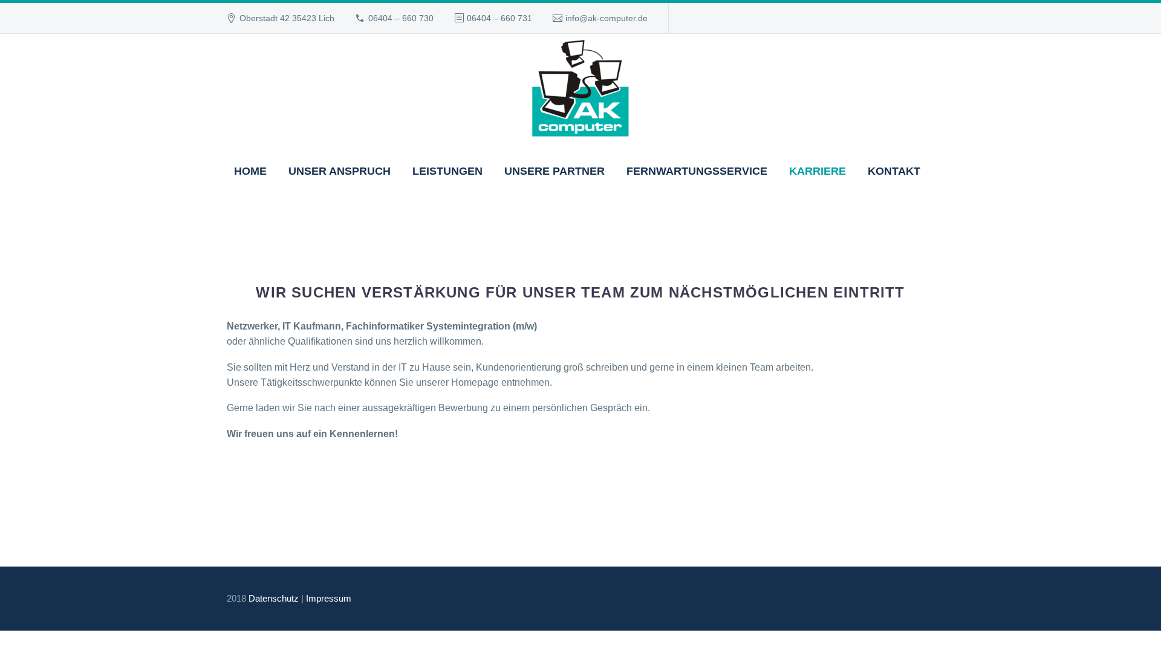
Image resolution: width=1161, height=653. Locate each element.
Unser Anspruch (339, 171)
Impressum (328, 598)
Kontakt (894, 171)
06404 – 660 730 (401, 18)
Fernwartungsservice (696, 171)
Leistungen (447, 171)
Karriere (817, 171)
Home (250, 171)
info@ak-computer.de (606, 18)
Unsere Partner (554, 171)
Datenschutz (274, 598)
